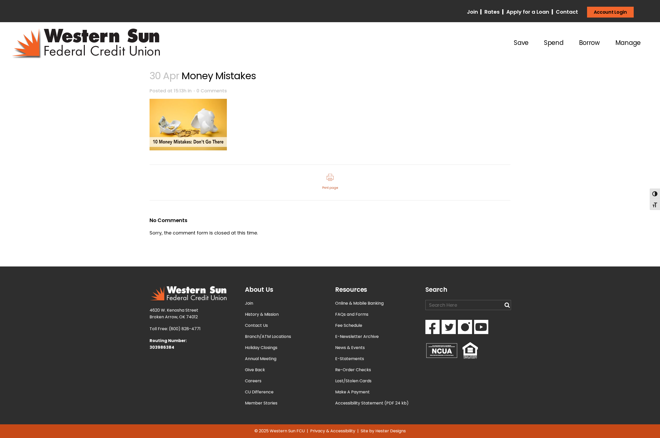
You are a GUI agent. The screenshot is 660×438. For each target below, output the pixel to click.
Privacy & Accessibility (332, 431)
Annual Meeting (260, 359)
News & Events (350, 348)
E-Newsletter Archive (357, 336)
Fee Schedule (348, 325)
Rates (491, 11)
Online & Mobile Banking (359, 303)
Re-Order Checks (353, 370)
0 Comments (211, 90)
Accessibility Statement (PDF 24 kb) (372, 403)
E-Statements (349, 359)
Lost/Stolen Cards (353, 381)
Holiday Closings (261, 348)
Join (473, 11)
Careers (253, 381)
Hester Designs (390, 431)
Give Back (255, 370)
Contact (566, 11)
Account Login (610, 12)
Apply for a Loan (527, 11)
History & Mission (262, 314)
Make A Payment (352, 392)
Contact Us (256, 325)
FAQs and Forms (351, 314)
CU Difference (259, 392)
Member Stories (261, 403)
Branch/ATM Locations (268, 336)
